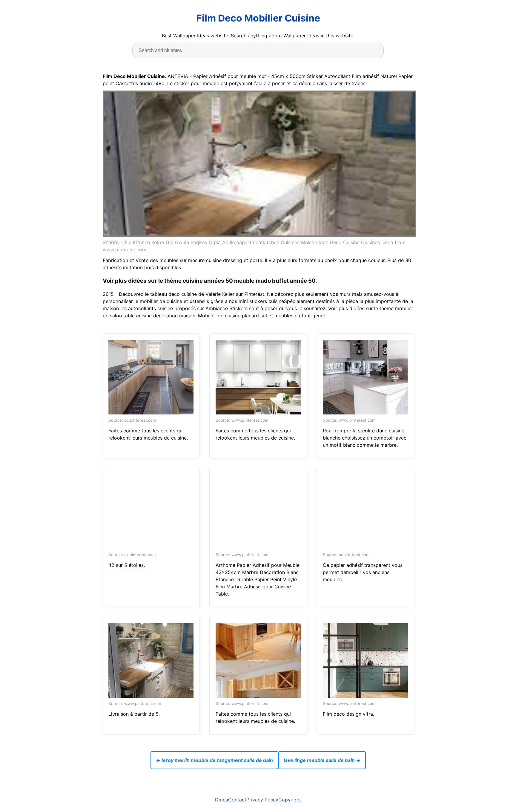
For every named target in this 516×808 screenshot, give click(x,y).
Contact (237, 800)
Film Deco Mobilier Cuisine (258, 18)
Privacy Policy (262, 800)
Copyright (289, 800)
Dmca (221, 800)
